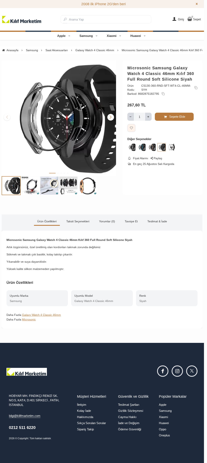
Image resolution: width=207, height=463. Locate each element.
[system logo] (22, 19)
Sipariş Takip (85, 427)
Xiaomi (111, 35)
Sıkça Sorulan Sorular (91, 421)
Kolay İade (84, 409)
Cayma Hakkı (127, 415)
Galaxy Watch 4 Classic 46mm (41, 313)
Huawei (135, 35)
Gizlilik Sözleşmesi (130, 409)
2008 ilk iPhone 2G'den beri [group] (102, 4)
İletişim (81, 403)
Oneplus (164, 433)
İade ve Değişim (128, 421)
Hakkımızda (85, 415)
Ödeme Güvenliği (129, 427)
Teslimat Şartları (128, 403)
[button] (52, 171)
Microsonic (29, 317)
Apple (61, 35)
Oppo (162, 427)
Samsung (86, 35)
